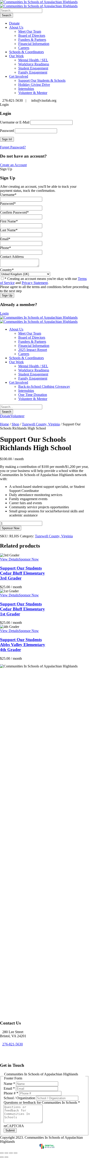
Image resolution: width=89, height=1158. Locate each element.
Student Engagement (33, 68)
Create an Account (13, 165)
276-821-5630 (12, 1044)
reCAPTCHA (14, 1126)
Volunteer (17, 416)
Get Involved (18, 76)
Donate (14, 23)
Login (4, 313)
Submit (10, 1130)
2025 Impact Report (32, 350)
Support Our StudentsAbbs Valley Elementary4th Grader (22, 644)
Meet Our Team (29, 31)
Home (4, 424)
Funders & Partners (32, 40)
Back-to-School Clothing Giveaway (44, 386)
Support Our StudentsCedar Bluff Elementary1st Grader (22, 609)
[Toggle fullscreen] (6, 1153)
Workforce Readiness (33, 64)
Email (9, 1088)
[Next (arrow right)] (6, 1157)
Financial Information (33, 44)
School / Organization (20, 1098)
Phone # (11, 1093)
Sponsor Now (10, 528)
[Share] (11, 1153)
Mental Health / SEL (33, 60)
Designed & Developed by (19, 1148)
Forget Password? (13, 147)
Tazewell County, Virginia (41, 424)
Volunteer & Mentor (32, 93)
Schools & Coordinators (26, 52)
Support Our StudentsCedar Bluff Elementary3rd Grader (22, 573)
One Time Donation (32, 395)
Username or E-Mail (14, 122)
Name (9, 1084)
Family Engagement (32, 72)
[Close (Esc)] (15, 1153)
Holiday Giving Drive (34, 84)
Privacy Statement (35, 283)
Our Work (16, 56)
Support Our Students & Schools (41, 80)
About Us (16, 27)
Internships (26, 89)
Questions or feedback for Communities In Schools (42, 1102)
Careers (23, 48)
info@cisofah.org (14, 1052)
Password (7, 131)
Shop (15, 424)
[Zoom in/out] (2, 1153)
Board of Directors (31, 35)
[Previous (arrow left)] (2, 1157)
